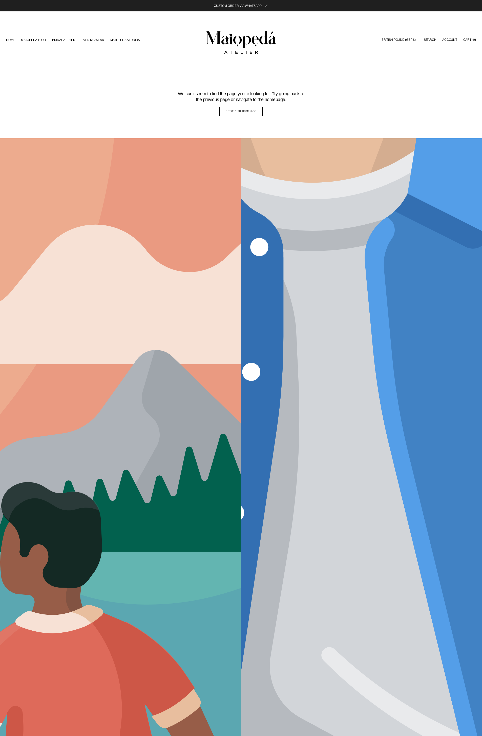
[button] (399, 40)
